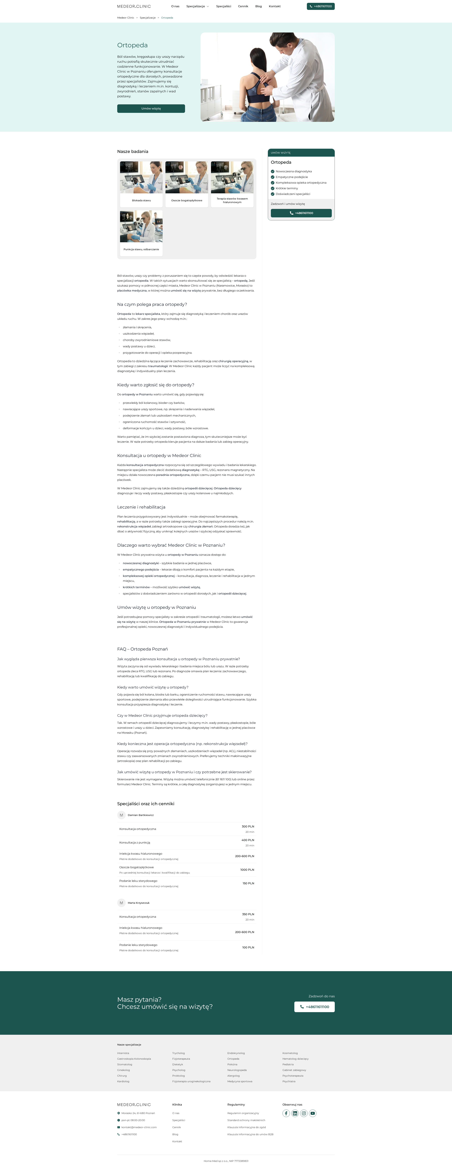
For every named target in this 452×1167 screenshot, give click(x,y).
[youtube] (312, 1113)
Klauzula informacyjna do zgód (246, 1127)
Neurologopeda (237, 1070)
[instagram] (304, 1113)
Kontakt (275, 6)
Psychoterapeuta (292, 1075)
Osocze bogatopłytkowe (186, 200)
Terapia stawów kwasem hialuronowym (232, 200)
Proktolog (178, 1075)
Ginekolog (123, 1070)
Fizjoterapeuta (181, 1058)
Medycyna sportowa (239, 1081)
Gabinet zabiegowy (294, 1070)
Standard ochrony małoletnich (246, 1120)
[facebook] (286, 1113)
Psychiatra (288, 1081)
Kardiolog (123, 1081)
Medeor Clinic (125, 17)
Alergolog (233, 1075)
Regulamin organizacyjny (243, 1113)
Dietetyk (177, 1064)
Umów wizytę (151, 108)
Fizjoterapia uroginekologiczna (191, 1081)
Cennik (243, 6)
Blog (258, 6)
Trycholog (178, 1053)
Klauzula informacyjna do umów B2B (250, 1134)
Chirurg (122, 1075)
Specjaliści (223, 6)
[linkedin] (295, 1113)
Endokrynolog (236, 1053)
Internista (123, 1053)
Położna (232, 1064)
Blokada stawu (141, 200)
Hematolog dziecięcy (295, 1058)
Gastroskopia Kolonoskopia (134, 1058)
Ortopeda (233, 1058)
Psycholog (178, 1070)
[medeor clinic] (134, 6)
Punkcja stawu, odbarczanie (141, 249)
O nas (175, 6)
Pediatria (288, 1064)
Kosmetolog (290, 1053)
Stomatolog (124, 1064)
